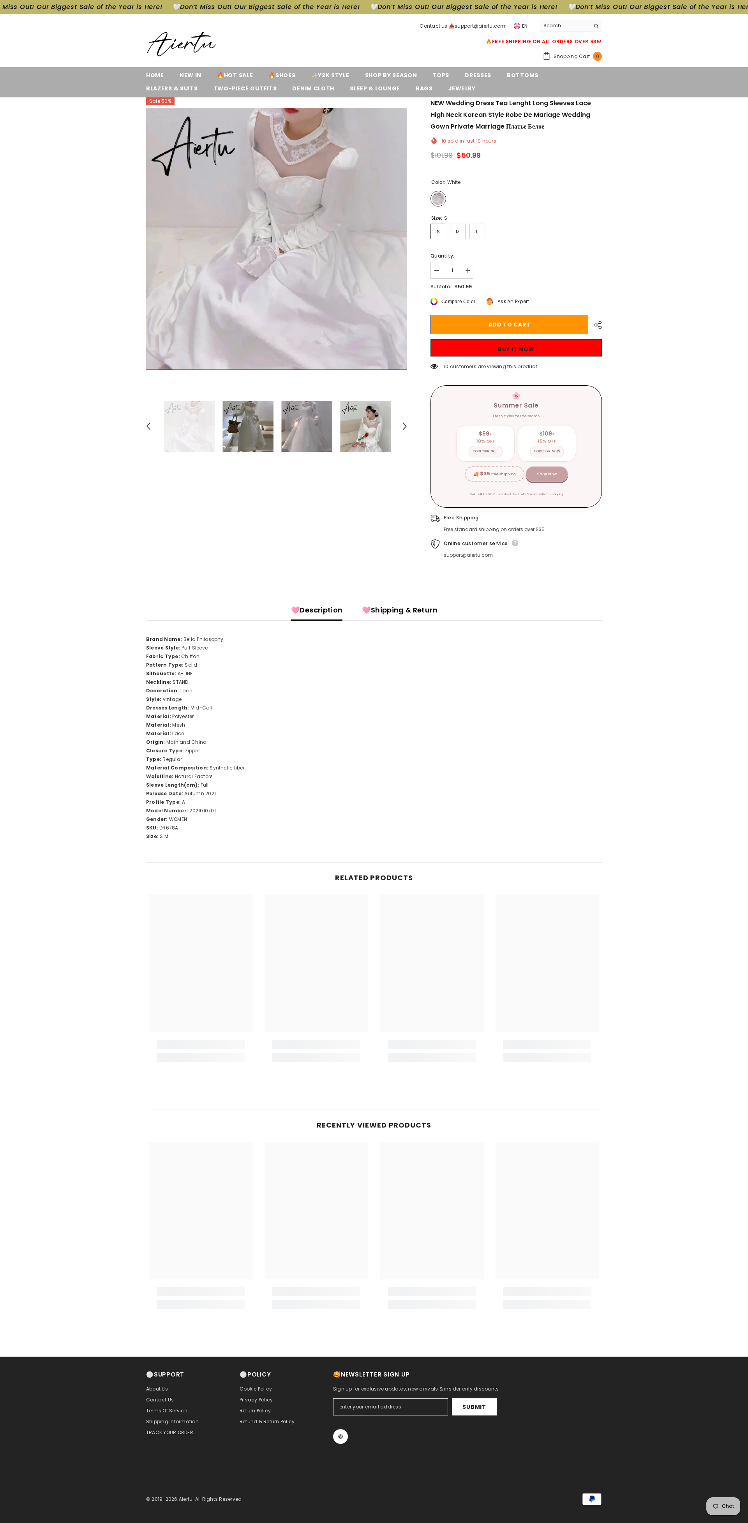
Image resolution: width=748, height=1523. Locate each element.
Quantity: (442, 255)
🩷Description (316, 610)
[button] (148, 426)
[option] (277, 239)
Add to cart (510, 324)
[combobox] (565, 26)
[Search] (571, 26)
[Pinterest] (340, 1436)
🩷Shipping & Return (399, 610)
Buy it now (516, 349)
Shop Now (547, 474)
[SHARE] (595, 325)
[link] (201, 1044)
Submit (474, 1407)
